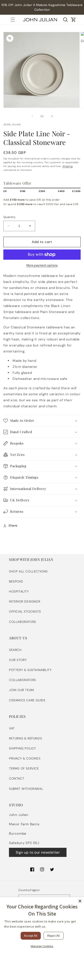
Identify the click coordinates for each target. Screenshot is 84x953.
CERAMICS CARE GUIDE (27, 700)
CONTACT (16, 778)
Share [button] (13, 525)
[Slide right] (52, 116)
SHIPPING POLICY (22, 748)
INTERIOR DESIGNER (24, 601)
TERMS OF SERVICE (24, 768)
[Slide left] (32, 116)
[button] (13, 20)
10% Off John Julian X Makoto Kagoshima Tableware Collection (42, 7)
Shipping (67, 166)
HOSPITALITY (19, 591)
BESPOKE (16, 581)
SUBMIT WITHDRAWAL (26, 789)
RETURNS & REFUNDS (25, 738)
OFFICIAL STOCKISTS (25, 611)
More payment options (42, 265)
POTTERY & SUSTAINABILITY (30, 670)
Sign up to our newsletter (38, 852)
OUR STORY (18, 660)
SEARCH (15, 650)
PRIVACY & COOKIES (24, 758)
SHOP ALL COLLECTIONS (28, 571)
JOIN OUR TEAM (21, 690)
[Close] (80, 901)
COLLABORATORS (22, 622)
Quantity (9, 217)
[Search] (65, 19)
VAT (12, 728)
